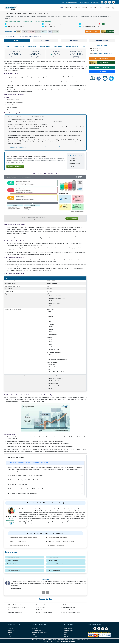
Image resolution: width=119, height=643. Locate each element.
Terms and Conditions (37, 630)
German (25, 31)
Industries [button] (67, 7)
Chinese (44, 31)
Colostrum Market (52, 560)
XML (9, 636)
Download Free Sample (92, 31)
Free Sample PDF (72, 218)
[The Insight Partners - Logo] (10, 8)
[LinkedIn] (109, 2)
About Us (10, 628)
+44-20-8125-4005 (94, 2)
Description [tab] (17, 40)
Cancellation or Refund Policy (39, 632)
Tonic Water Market (12, 563)
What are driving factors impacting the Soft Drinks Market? (25, 489)
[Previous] (39, 592)
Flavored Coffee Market (13, 557)
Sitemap (66, 636)
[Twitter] (105, 2)
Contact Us (107, 7)
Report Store (76, 7)
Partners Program (68, 630)
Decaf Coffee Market (12, 560)
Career (10, 632)
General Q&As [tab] (74, 40)
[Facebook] (102, 2)
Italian (50, 31)
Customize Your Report (102, 67)
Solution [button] (84, 7)
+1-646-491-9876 (84, 2)
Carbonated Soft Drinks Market (56, 563)
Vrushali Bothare (11, 516)
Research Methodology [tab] (102, 40)
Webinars (66, 632)
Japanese (31, 31)
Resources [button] (92, 7)
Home (61, 7)
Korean (18, 31)
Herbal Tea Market (53, 557)
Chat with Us (102, 71)
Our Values (34, 636)
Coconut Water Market (54, 570)
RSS (9, 634)
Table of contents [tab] (45, 40)
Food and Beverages (22, 36)
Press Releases (68, 628)
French (38, 31)
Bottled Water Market (53, 567)
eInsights (100, 7)
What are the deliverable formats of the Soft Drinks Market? (26, 475)
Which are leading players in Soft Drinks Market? (23, 480)
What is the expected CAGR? (17, 484)
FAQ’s (33, 634)
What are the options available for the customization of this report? (28, 462)
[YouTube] (113, 2)
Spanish (56, 31)
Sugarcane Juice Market (13, 570)
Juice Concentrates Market (14, 567)
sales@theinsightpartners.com (69, 2)
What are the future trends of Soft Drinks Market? (23, 493)
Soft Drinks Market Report (35, 36)
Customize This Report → (15, 166)
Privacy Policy (35, 628)
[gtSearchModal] (113, 8)
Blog (65, 634)
